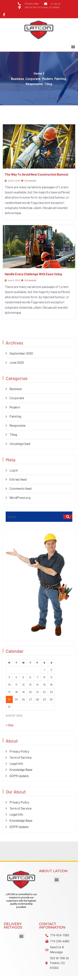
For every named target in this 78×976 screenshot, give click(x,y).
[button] (73, 46)
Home (38, 73)
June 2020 (16, 362)
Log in (13, 470)
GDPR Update (19, 776)
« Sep (9, 725)
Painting (60, 78)
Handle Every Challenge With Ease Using (33, 274)
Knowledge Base (20, 769)
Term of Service (20, 757)
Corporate (33, 78)
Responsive (34, 84)
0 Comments (30, 180)
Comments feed (20, 488)
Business (17, 78)
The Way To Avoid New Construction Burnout (36, 174)
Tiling (48, 84)
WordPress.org (19, 497)
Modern (47, 78)
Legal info (16, 763)
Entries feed (18, 479)
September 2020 (21, 353)
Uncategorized (19, 443)
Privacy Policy (19, 751)
